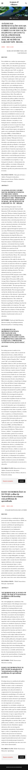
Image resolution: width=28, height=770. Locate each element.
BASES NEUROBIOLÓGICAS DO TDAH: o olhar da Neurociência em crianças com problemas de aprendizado (13, 496)
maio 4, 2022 (10, 506)
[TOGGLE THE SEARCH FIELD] (26, 3)
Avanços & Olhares (14, 3)
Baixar (22, 481)
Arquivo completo (8, 481)
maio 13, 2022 (10, 46)
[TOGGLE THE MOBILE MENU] (2, 3)
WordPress (19, 767)
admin (3, 46)
